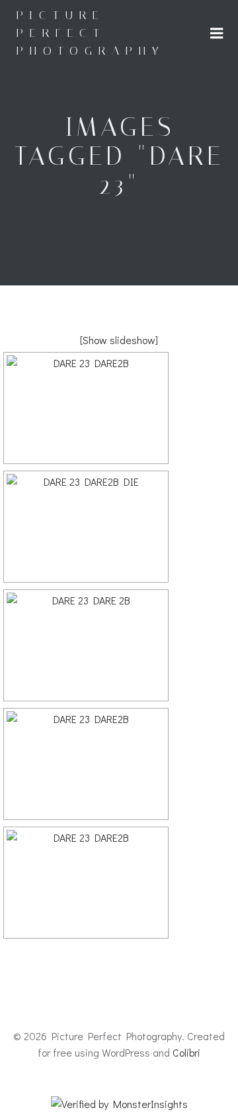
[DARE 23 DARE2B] (86, 408)
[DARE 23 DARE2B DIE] (86, 526)
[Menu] (217, 33)
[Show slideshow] (119, 340)
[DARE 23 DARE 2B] (86, 645)
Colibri (186, 1052)
